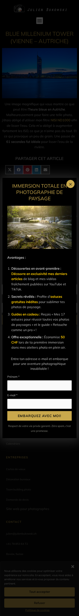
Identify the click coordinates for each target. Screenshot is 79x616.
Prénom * (13, 377)
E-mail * (12, 395)
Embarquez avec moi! (39, 416)
